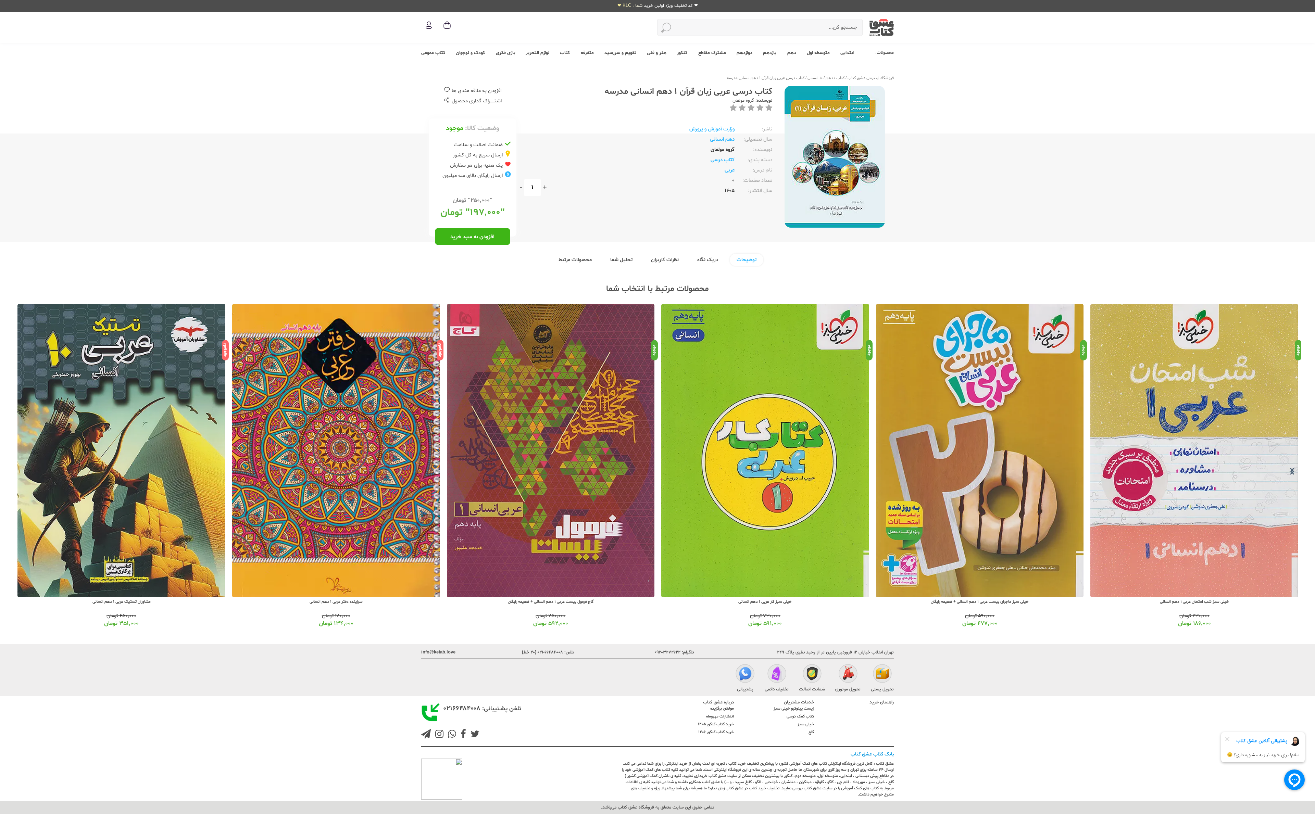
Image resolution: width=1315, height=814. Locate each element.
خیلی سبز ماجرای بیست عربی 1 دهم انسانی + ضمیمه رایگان (1194, 602)
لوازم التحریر (537, 53)
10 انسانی (815, 78)
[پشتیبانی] (745, 675)
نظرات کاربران (665, 260)
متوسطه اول (818, 53)
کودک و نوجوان (470, 53)
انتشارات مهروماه (720, 716)
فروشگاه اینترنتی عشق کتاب (871, 78)
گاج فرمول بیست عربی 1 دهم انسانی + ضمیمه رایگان (765, 602)
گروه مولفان (743, 101)
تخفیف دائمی (777, 689)
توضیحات (746, 260)
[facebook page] (462, 734)
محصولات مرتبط (575, 260)
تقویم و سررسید (620, 53)
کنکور (682, 53)
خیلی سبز (806, 724)
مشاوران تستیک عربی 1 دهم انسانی (336, 602)
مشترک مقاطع (712, 53)
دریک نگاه (707, 260)
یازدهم (769, 53)
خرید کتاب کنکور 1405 (716, 724)
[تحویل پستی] (882, 675)
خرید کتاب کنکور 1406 (716, 732)
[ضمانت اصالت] (812, 675)
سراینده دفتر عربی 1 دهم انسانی (550, 602)
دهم (791, 53)
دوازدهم (744, 53)
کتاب (565, 53)
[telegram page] (426, 734)
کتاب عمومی (433, 53)
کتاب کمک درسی (800, 716)
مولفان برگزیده (722, 708)
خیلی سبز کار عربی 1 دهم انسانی (979, 602)
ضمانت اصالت (812, 689)
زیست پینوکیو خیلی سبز (794, 708)
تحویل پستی (882, 689)
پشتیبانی (745, 689)
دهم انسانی (722, 139)
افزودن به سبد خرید (472, 237)
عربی (730, 170)
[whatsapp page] (450, 734)
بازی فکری (505, 53)
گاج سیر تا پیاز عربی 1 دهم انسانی (121, 602)
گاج (811, 732)
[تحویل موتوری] (848, 675)
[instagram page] (438, 734)
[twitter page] (473, 734)
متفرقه (587, 53)
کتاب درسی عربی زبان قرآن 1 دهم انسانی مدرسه (765, 78)
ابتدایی (847, 53)
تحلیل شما (621, 260)
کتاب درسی (723, 160)
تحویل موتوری (848, 689)
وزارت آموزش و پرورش (712, 129)
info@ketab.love (438, 652)
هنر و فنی (656, 53)
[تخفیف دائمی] (776, 675)
